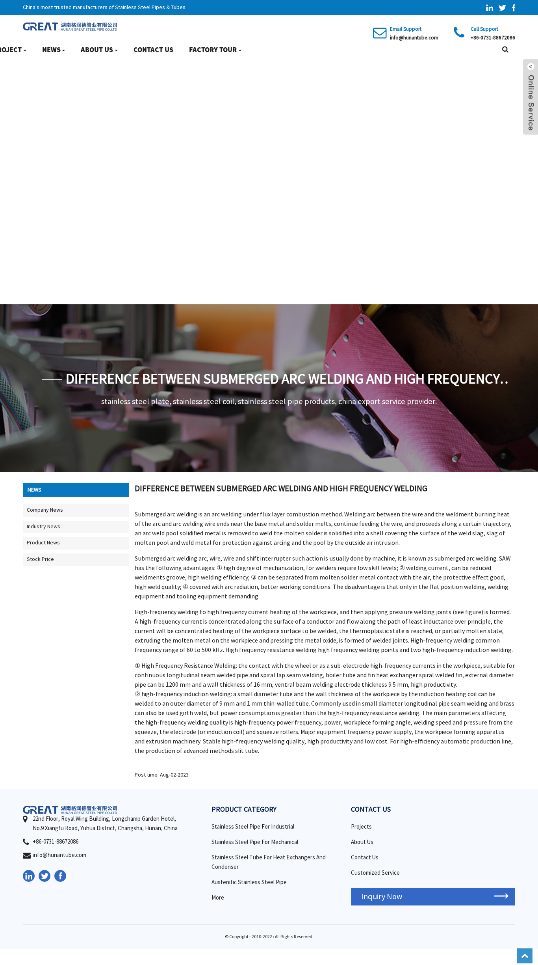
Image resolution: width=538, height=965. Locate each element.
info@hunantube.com (414, 37)
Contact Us (153, 49)
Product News (43, 542)
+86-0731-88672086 (493, 37)
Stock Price (40, 559)
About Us (97, 49)
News (51, 49)
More (217, 898)
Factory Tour (213, 49)
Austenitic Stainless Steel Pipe (249, 882)
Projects (361, 827)
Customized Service (375, 873)
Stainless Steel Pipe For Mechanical (254, 842)
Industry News (43, 526)
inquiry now (381, 897)
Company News (45, 510)
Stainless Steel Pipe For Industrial (252, 827)
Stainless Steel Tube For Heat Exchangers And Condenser (268, 862)
